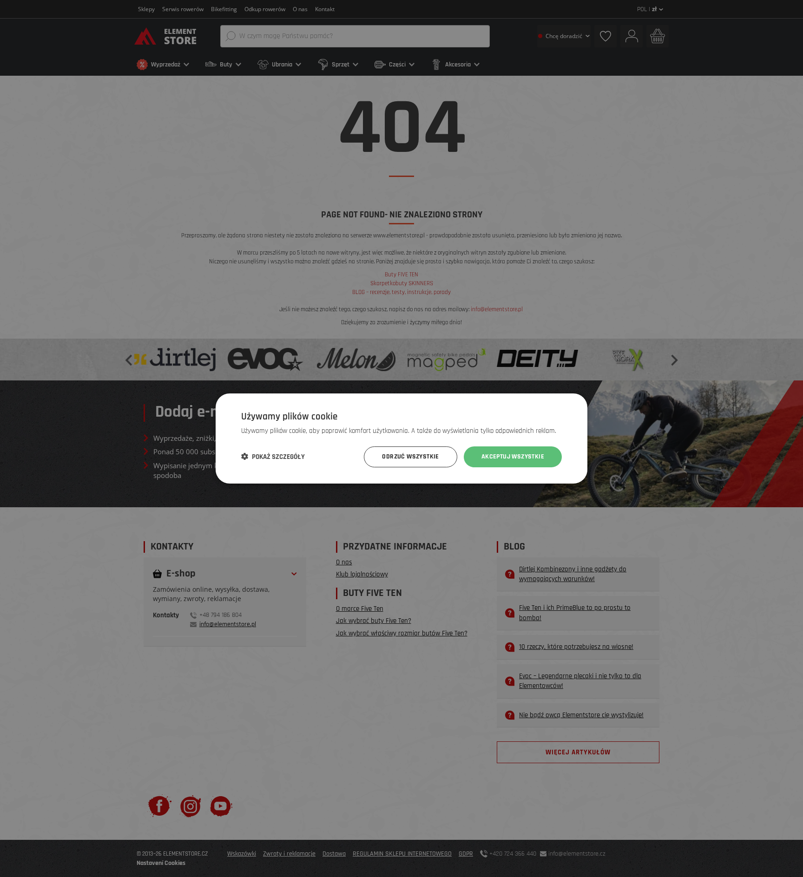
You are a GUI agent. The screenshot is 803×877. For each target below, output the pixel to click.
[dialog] (401, 438)
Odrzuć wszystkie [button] (410, 456)
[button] (273, 457)
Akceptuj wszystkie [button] (512, 456)
